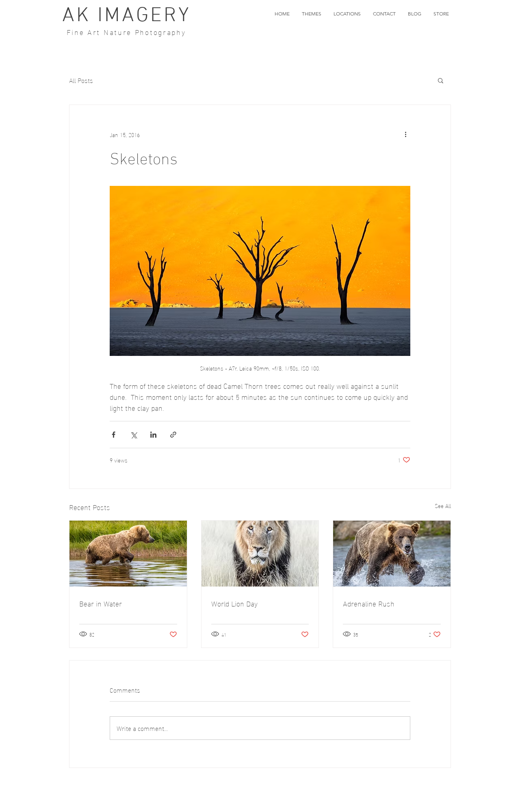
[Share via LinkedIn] (153, 434)
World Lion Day (234, 603)
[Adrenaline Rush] (392, 554)
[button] (311, 14)
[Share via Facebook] (113, 434)
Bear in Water (100, 603)
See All (443, 505)
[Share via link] (173, 434)
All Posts (81, 80)
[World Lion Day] (260, 554)
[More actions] (405, 134)
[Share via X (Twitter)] (133, 434)
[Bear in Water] (128, 554)
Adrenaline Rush (368, 603)
